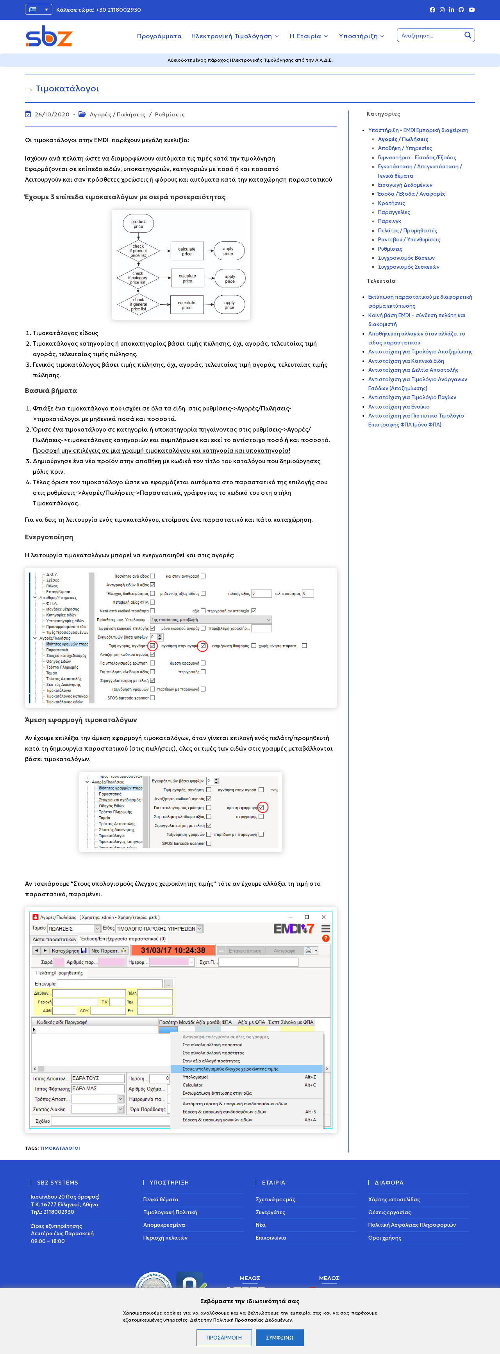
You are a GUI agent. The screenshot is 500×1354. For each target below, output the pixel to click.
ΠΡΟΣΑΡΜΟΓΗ (224, 1337)
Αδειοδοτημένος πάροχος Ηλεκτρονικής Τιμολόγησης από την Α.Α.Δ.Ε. (250, 60)
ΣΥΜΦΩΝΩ (280, 1337)
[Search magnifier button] (468, 35)
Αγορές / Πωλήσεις (118, 114)
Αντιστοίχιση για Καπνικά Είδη (406, 361)
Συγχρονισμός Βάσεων (406, 258)
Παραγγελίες (394, 212)
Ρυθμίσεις (170, 114)
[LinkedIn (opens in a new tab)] (451, 10)
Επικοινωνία (271, 1237)
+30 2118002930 (118, 9)
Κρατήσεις (391, 203)
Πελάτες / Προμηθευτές (407, 230)
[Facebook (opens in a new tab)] (432, 10)
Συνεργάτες (270, 1212)
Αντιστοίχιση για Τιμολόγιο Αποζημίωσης (420, 351)
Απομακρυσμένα (164, 1225)
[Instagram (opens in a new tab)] (442, 10)
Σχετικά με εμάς (275, 1199)
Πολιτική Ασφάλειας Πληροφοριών (412, 1225)
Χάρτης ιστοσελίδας (394, 1199)
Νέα (261, 1225)
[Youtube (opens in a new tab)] (470, 10)
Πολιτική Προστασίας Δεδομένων (252, 1320)
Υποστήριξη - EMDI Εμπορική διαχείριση (418, 130)
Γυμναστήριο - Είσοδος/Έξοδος (417, 157)
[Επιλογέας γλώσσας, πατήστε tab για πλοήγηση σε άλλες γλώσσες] (38, 9)
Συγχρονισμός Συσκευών (408, 267)
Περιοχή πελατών (165, 1237)
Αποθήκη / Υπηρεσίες (405, 148)
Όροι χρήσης (384, 1237)
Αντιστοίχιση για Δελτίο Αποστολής (413, 370)
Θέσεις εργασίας (389, 1212)
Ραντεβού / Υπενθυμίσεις (409, 239)
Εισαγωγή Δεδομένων (405, 185)
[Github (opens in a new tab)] (461, 10)
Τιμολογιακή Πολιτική (170, 1212)
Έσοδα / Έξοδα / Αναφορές (412, 194)
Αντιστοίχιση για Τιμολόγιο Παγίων (412, 397)
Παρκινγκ (389, 221)
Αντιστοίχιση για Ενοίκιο (399, 406)
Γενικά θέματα (161, 1199)
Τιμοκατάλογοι (60, 1148)
